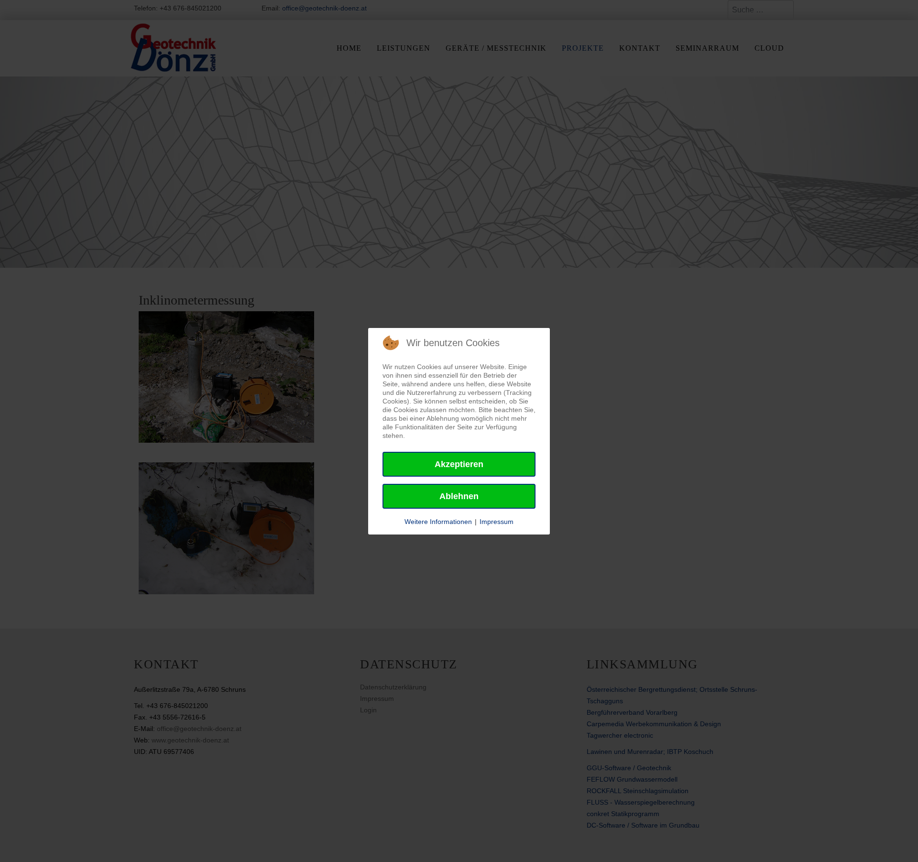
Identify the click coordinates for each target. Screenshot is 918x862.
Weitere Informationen (438, 521)
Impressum (497, 521)
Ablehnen (459, 496)
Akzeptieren (459, 464)
